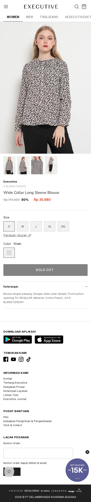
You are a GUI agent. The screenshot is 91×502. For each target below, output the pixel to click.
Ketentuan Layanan (15, 390)
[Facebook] (5, 359)
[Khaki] (9, 253)
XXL (63, 226)
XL (49, 226)
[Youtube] (13, 359)
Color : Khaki (12, 243)
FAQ (5, 416)
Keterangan (10, 286)
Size (6, 217)
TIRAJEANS (49, 17)
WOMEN (13, 17)
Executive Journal (14, 398)
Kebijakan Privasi (14, 386)
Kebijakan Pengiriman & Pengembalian (27, 421)
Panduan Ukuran (15, 235)
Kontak (7, 378)
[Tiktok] (28, 359)
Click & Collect (12, 425)
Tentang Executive (15, 382)
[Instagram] (21, 359)
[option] (45, 88)
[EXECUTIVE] (40, 6)
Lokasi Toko (11, 394)
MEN (29, 17)
